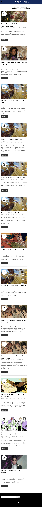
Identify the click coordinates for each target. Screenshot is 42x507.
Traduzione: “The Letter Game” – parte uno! (13, 285)
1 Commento (7, 474)
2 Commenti (18, 65)
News (2, 27)
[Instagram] (23, 502)
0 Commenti (18, 27)
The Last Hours (12, 27)
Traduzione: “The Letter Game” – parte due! (13, 213)
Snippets (6, 27)
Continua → (4, 39)
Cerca (19, 497)
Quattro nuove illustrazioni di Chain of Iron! (13, 249)
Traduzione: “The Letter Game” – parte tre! (13, 178)
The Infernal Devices (13, 436)
